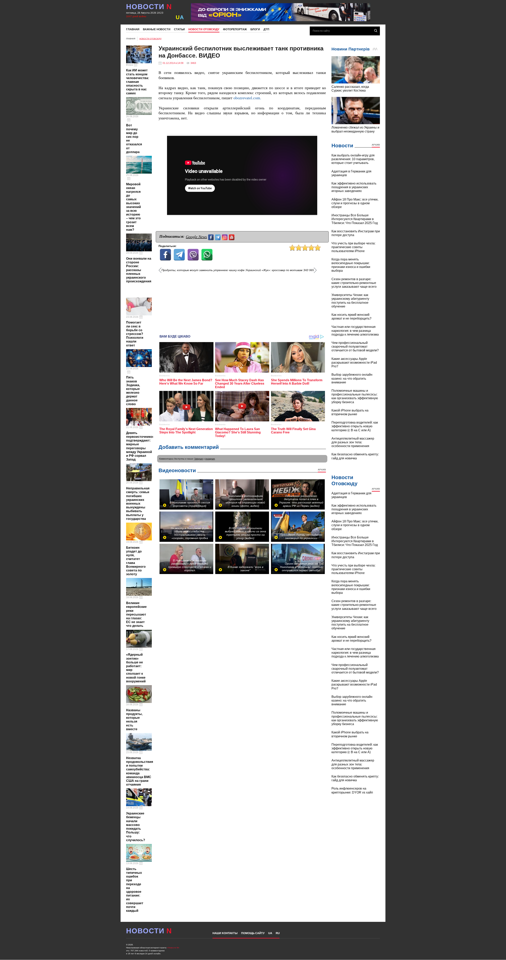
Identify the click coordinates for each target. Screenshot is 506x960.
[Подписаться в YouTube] (232, 236)
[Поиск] (376, 30)
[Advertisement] (242, 301)
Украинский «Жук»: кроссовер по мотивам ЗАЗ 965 (279, 270)
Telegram (198, 459)
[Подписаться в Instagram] (225, 236)
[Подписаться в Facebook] (211, 236)
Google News (196, 237)
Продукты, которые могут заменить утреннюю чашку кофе (203, 270)
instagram (210, 459)
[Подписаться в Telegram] (218, 236)
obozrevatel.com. (247, 98)
